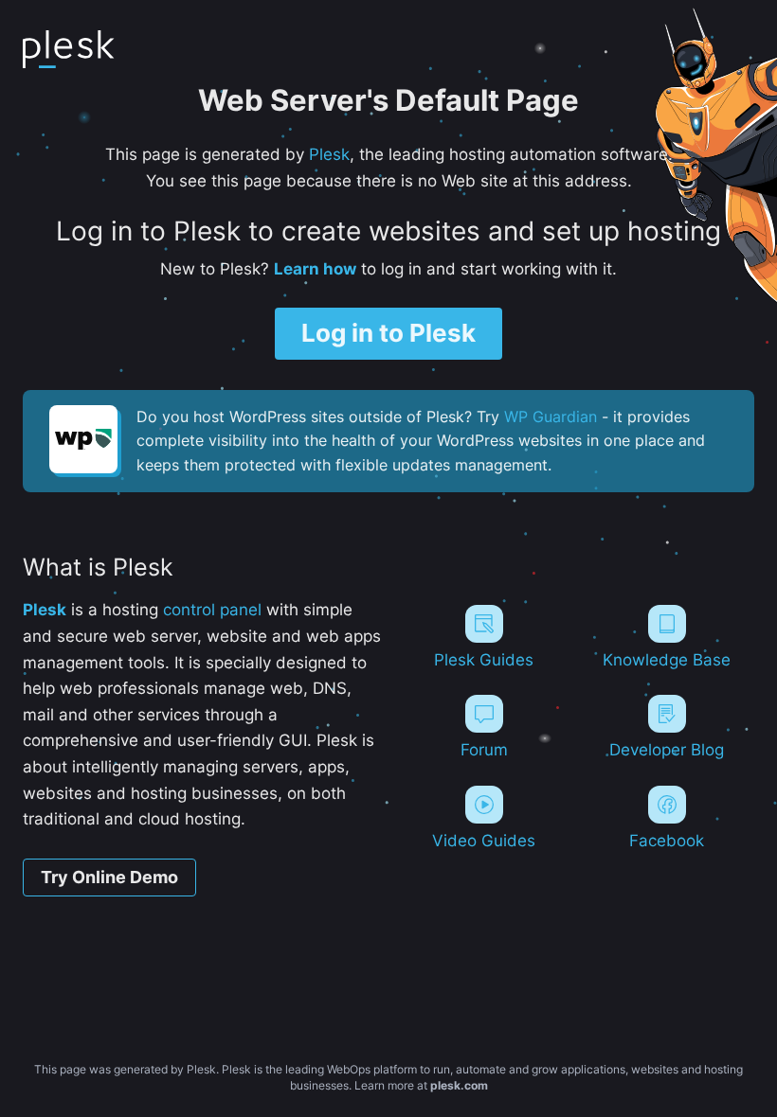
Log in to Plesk (388, 332)
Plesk (329, 154)
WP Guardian (550, 416)
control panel (212, 609)
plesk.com (459, 1085)
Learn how (315, 268)
